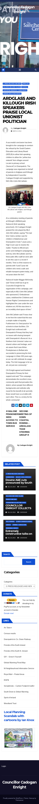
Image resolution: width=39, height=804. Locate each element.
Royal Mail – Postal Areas (14, 674)
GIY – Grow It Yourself (12, 657)
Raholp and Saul (11, 499)
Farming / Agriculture (19, 524)
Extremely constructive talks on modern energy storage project (19, 535)
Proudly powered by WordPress (13, 798)
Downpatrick (10, 477)
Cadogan (23, 487)
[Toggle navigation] (19, 69)
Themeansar (19, 800)
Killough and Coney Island (11, 87)
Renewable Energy (12, 528)
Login (4, 766)
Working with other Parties (12, 93)
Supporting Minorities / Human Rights (15, 90)
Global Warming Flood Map (14, 663)
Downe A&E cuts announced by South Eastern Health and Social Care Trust (19, 484)
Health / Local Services (23, 477)
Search (6, 554)
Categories (8, 582)
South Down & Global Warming (16, 692)
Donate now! (9, 613)
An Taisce (8, 628)
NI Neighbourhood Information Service (19, 668)
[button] (36, 70)
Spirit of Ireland (10, 698)
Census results (10, 633)
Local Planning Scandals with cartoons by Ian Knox (19, 716)
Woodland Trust (10, 703)
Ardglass (26, 83)
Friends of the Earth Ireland (14, 645)
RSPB (6, 680)
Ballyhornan (10, 521)
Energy (8, 524)
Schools (24, 87)
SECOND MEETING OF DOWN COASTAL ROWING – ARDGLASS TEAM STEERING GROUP (25, 423)
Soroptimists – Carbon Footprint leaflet (19, 686)
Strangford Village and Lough (16, 502)
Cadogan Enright (19, 128)
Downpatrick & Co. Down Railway (17, 639)
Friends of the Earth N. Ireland (16, 651)
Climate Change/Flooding (24, 521)
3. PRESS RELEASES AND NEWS (12, 83)
